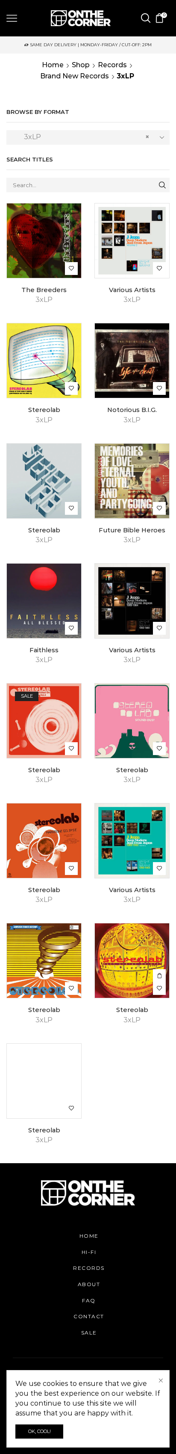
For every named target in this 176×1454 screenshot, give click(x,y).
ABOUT (89, 1284)
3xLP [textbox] (82, 137)
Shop (81, 65)
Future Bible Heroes (132, 530)
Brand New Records (74, 76)
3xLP (44, 300)
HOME (89, 1236)
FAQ (89, 1300)
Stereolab (44, 410)
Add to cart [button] (159, 975)
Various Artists (132, 290)
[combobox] (88, 137)
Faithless (44, 650)
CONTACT (88, 1316)
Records (112, 65)
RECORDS (89, 1268)
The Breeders (44, 290)
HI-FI (89, 1252)
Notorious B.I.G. (132, 410)
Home (53, 65)
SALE (89, 1332)
